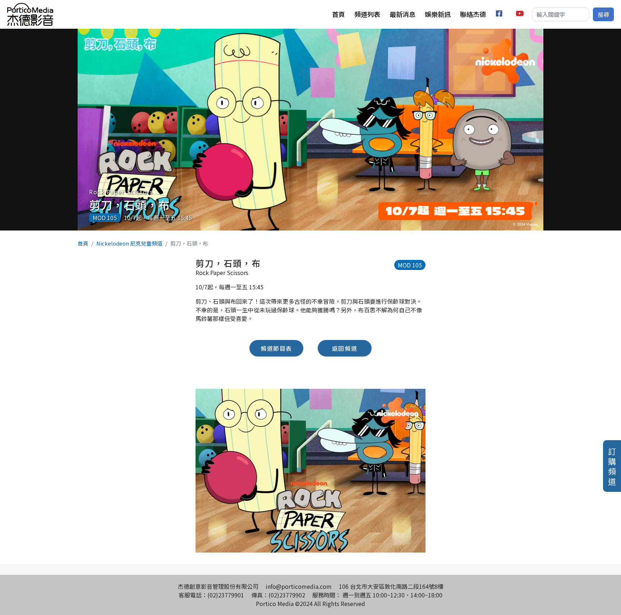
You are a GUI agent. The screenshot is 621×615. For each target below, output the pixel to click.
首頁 (338, 14)
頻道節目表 (276, 348)
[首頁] (30, 7)
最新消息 (402, 14)
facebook (500, 14)
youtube (520, 14)
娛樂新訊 (438, 14)
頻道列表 (367, 14)
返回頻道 (344, 348)
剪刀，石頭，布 (129, 204)
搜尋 (603, 14)
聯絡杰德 (473, 14)
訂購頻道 (612, 466)
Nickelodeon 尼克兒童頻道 (129, 243)
